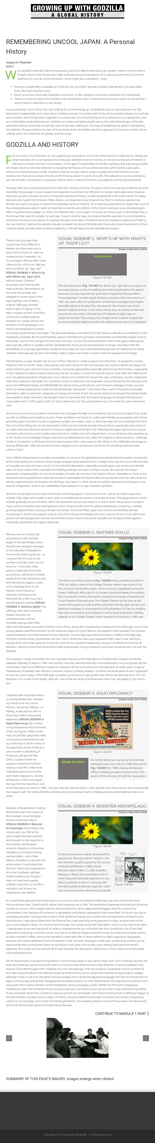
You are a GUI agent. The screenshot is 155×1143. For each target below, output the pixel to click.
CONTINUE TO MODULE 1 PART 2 (122, 1013)
